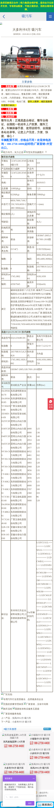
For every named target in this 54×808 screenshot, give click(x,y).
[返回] (4, 13)
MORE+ (47, 729)
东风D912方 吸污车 (21, 718)
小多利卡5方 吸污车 (22, 722)
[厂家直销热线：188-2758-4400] (14, 745)
